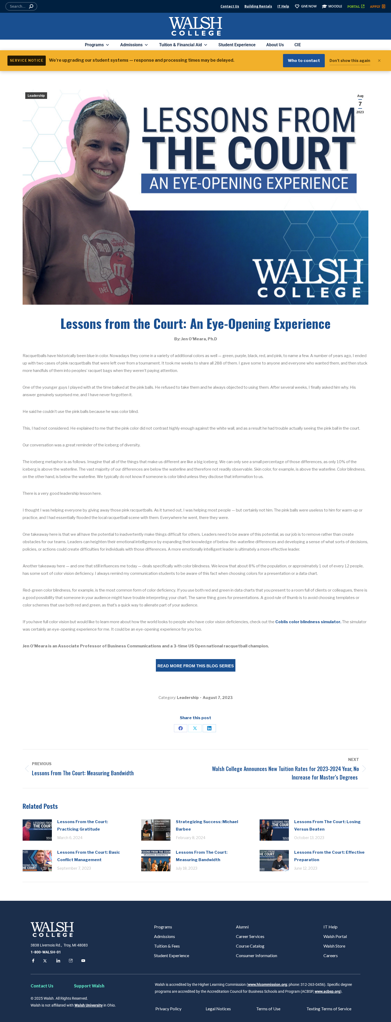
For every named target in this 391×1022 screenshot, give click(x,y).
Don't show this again (350, 60)
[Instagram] (70, 961)
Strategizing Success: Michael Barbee (207, 825)
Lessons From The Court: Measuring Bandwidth (201, 856)
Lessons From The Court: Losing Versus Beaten (327, 825)
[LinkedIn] (209, 728)
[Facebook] (180, 728)
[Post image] (37, 830)
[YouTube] (82, 961)
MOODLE (335, 6)
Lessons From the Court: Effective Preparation (329, 856)
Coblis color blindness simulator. (308, 621)
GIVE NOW (309, 6)
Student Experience (237, 44)
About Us (275, 44)
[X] (195, 728)
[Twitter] (45, 961)
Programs (94, 44)
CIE (297, 44)
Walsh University (88, 1005)
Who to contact (304, 60)
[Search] (31, 6)
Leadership (36, 96)
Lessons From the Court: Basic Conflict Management (88, 856)
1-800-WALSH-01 (46, 952)
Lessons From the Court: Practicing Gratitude (82, 825)
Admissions (131, 44)
